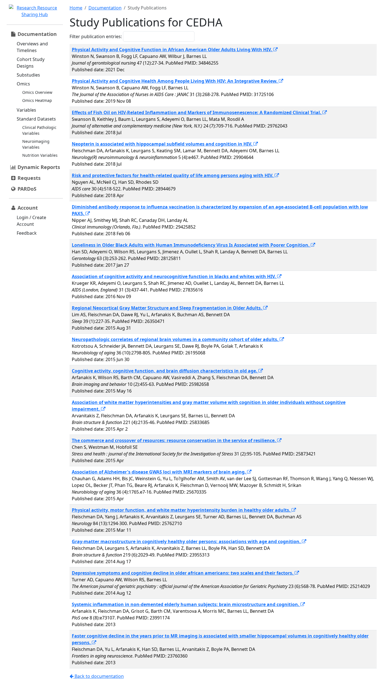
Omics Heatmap (37, 100)
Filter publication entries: (96, 36)
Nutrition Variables (40, 155)
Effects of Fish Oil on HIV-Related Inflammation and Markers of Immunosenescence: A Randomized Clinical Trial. (197, 112)
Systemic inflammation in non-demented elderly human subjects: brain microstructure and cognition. (186, 604)
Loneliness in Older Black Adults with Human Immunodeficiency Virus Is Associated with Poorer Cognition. (191, 245)
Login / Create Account (31, 220)
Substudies (28, 75)
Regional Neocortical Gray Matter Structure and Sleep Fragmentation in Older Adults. (167, 308)
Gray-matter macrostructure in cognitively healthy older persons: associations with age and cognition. (187, 541)
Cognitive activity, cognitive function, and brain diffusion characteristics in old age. (165, 371)
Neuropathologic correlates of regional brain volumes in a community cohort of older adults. (176, 339)
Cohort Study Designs (31, 62)
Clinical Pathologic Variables (39, 130)
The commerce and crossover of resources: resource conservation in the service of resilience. (174, 440)
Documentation (105, 8)
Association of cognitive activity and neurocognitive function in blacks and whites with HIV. (174, 276)
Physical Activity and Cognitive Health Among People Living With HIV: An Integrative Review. (175, 81)
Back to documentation (98, 676)
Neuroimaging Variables (36, 144)
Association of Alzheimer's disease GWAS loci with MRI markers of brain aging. (159, 472)
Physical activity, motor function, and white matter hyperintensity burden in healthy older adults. (182, 510)
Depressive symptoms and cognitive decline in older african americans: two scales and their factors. (183, 573)
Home (76, 8)
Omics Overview (37, 92)
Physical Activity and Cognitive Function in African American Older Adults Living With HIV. (172, 49)
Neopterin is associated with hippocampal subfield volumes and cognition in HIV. (162, 144)
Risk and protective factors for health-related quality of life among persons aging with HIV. (173, 175)
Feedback (27, 233)
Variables (26, 110)
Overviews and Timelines (32, 47)
